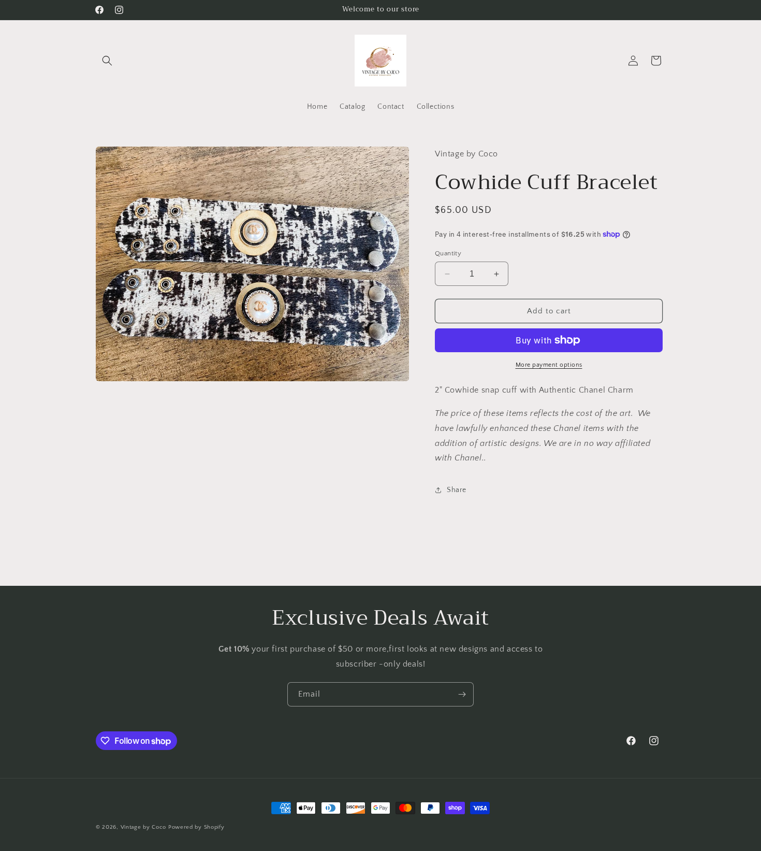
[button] (107, 60)
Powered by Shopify (196, 827)
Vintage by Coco (144, 827)
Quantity (448, 253)
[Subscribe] (461, 694)
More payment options (549, 365)
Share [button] (456, 490)
